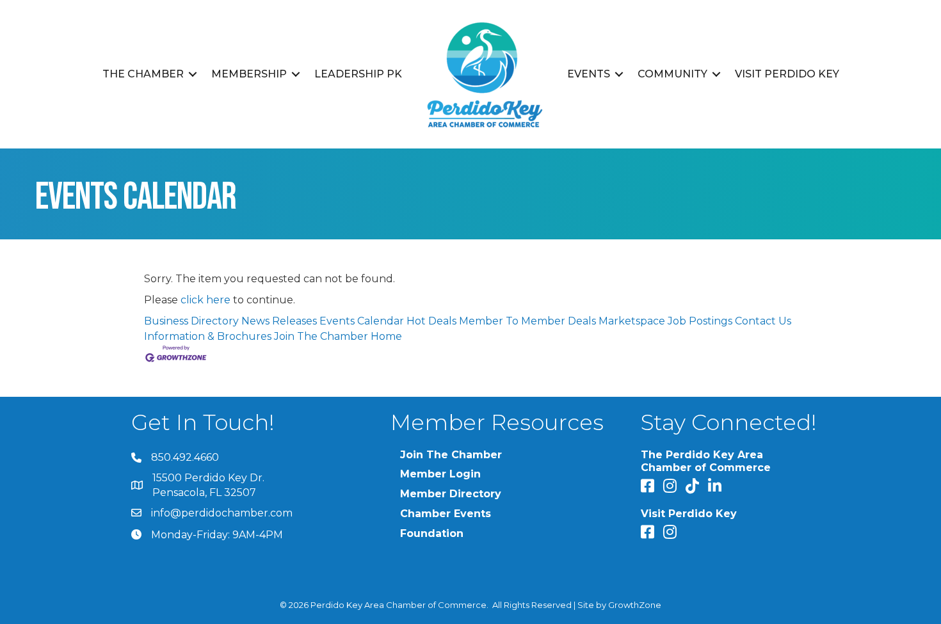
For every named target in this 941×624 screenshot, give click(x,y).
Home (386, 336)
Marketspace (632, 321)
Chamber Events (445, 514)
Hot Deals (431, 321)
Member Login (440, 474)
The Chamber (143, 74)
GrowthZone (634, 605)
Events (588, 74)
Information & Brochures (207, 336)
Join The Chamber (321, 336)
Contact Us (763, 321)
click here (205, 300)
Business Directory (191, 321)
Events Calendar (361, 321)
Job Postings (700, 321)
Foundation (431, 533)
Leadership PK (358, 74)
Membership (249, 74)
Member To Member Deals (527, 321)
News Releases (279, 321)
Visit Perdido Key (787, 74)
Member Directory (450, 494)
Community (672, 74)
